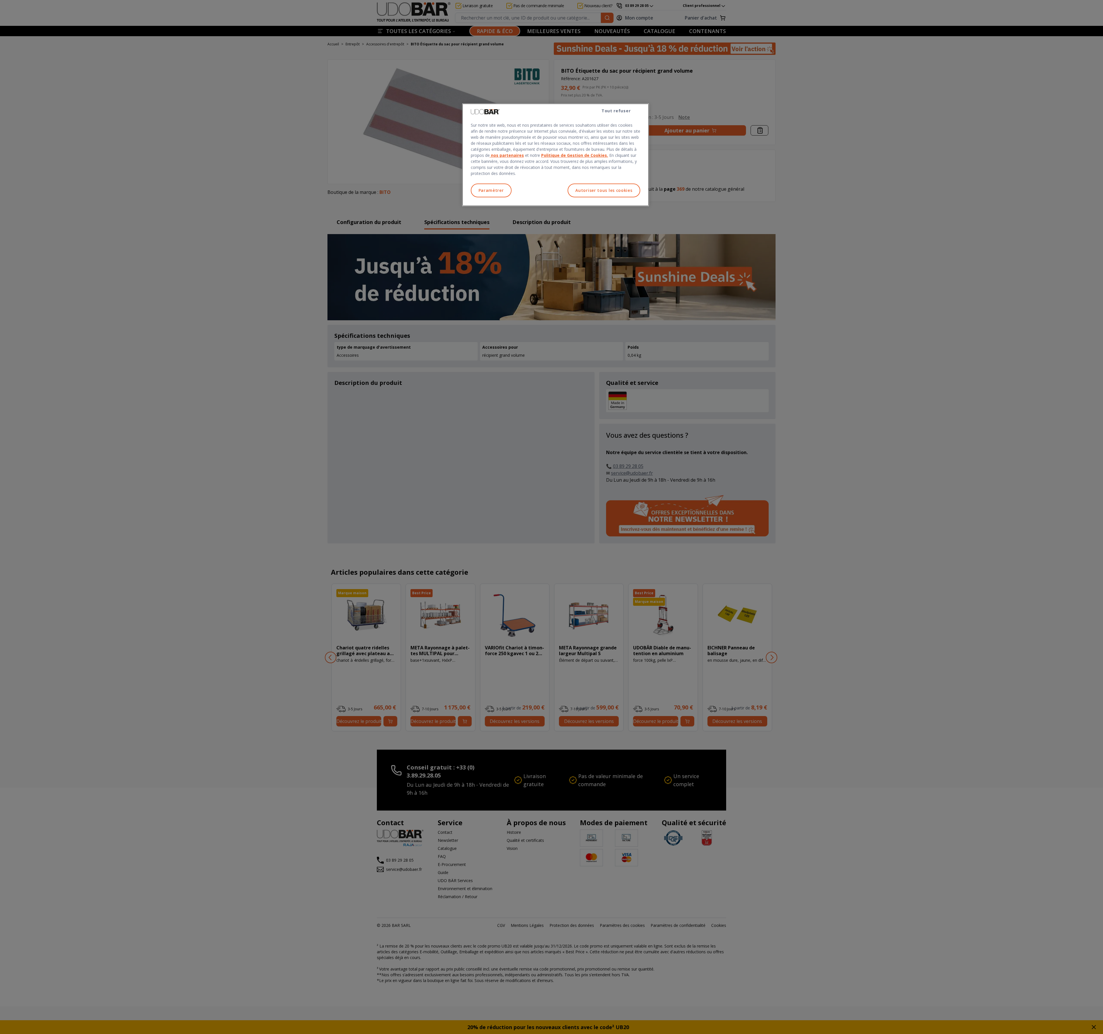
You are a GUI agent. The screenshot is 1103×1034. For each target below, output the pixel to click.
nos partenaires (507, 155)
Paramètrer (491, 190)
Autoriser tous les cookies (603, 190)
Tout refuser (615, 110)
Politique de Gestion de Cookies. (574, 155)
